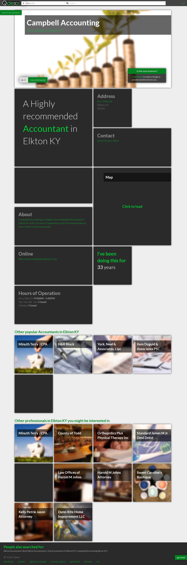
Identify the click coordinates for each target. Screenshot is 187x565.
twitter (21, 561)
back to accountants (11, 12)
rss (98, 561)
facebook (9, 561)
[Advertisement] (53, 185)
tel (108, 140)
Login (182, 3)
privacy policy (58, 561)
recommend (38, 80)
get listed (75, 561)
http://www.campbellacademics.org (37, 258)
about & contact (38, 561)
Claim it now (137, 76)
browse (88, 561)
